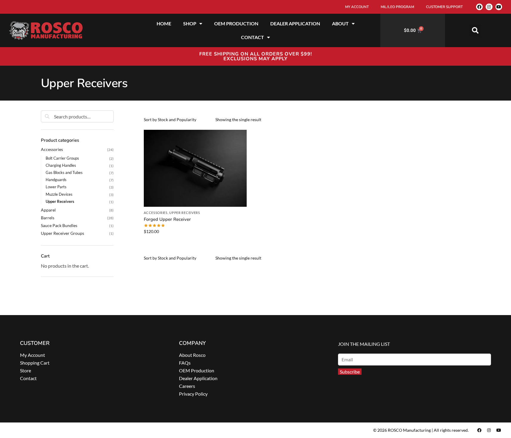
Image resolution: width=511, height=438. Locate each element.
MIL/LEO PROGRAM (397, 6)
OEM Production (196, 370)
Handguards (56, 179)
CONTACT (252, 37)
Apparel (48, 209)
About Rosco (192, 355)
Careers (187, 386)
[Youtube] (498, 7)
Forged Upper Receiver (167, 219)
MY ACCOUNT (357, 6)
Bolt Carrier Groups (62, 158)
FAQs (185, 362)
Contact (28, 378)
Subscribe (350, 371)
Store (25, 370)
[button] (475, 30)
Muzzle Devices (59, 194)
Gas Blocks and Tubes (64, 172)
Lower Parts (56, 186)
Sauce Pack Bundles (59, 225)
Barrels (47, 217)
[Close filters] (115, 114)
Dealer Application (198, 378)
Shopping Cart (35, 362)
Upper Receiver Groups (62, 233)
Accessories (156, 213)
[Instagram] (489, 7)
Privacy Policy (193, 394)
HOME (164, 23)
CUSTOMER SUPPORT (444, 6)
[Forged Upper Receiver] (195, 168)
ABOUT (340, 23)
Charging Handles (61, 165)
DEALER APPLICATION (295, 23)
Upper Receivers (184, 213)
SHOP (189, 23)
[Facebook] (479, 7)
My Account (32, 355)
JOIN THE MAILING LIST (364, 344)
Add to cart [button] (195, 243)
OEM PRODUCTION (236, 23)
